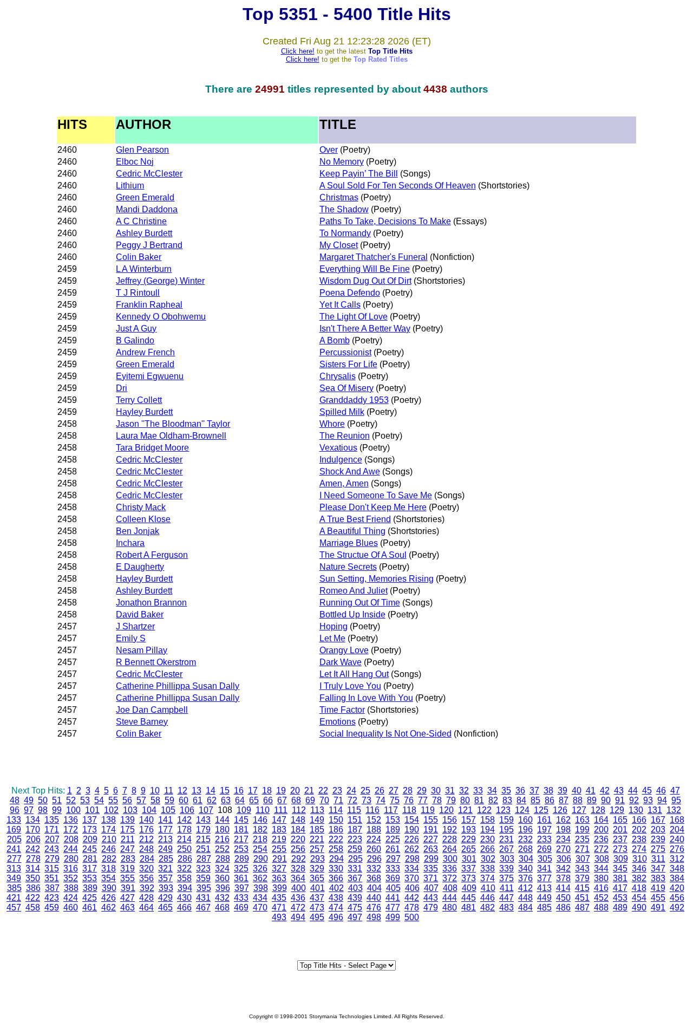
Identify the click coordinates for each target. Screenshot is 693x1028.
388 (71, 888)
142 (184, 819)
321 (165, 868)
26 (379, 790)
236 (601, 839)
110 (263, 810)
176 (146, 829)
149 (317, 819)
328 (298, 868)
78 (437, 800)
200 (601, 829)
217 (241, 839)
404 (374, 888)
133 (13, 819)
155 (430, 819)
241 (13, 849)
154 (411, 819)
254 (260, 849)
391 (128, 888)
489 (620, 907)
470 (260, 907)
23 (337, 790)
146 (260, 819)
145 (241, 819)
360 (222, 878)
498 (374, 917)
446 (487, 897)
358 (184, 878)
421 (13, 897)
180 (222, 829)
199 (582, 829)
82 (493, 800)
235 (582, 839)
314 (32, 868)
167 (658, 819)
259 (355, 849)
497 (355, 917)
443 (430, 897)
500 (411, 917)
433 (241, 897)
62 (212, 800)
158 (487, 819)
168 (677, 819)
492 (677, 907)
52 (71, 800)
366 (336, 878)
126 (560, 810)
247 (127, 849)
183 (279, 829)
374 (487, 878)
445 (468, 897)
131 (655, 810)
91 (620, 800)
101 (92, 810)
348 (677, 868)
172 (70, 829)
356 (146, 878)
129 (617, 810)
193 (468, 829)
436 (298, 897)
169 (13, 829)
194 (487, 829)
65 (254, 800)
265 (468, 849)
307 (583, 858)
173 (89, 829)
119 (428, 810)
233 (544, 839)
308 (601, 858)
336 (449, 868)
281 (90, 858)
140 (146, 819)
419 (658, 888)
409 (469, 888)
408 (450, 888)
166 (639, 819)
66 (268, 800)
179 (203, 829)
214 (184, 839)
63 (226, 800)
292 (298, 858)
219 (279, 839)
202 (639, 829)
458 (32, 907)
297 (393, 858)
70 (324, 800)
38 (548, 790)
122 (484, 810)
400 (298, 888)
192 (449, 829)
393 (166, 888)
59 (169, 800)
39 (562, 790)
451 (582, 897)
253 (241, 849)
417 (620, 888)
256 (298, 849)
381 (620, 878)
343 (582, 868)
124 (522, 810)
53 (85, 800)
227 (430, 839)
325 (241, 868)
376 (525, 878)
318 (108, 868)
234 (563, 839)
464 (146, 907)
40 (576, 790)
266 (487, 849)
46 (661, 790)
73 (366, 800)
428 (146, 897)
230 (487, 839)
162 (563, 819)
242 (32, 849)
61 (197, 800)
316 (70, 868)
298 (412, 858)
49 (29, 800)
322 (184, 868)
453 (620, 897)
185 (317, 829)
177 (165, 829)
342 (563, 868)
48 (14, 800)
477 (392, 907)
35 (506, 790)
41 (591, 790)
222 (336, 839)
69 (310, 800)
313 (13, 868)
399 (279, 888)
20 (295, 790)
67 (282, 800)
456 (677, 897)
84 (521, 800)
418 (639, 888)
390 (109, 888)
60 (183, 800)
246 (108, 849)
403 (355, 888)
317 (89, 868)
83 (507, 800)
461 (89, 907)
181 (241, 829)
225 (392, 839)
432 (222, 897)
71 (338, 800)
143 (203, 819)
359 (203, 878)
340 (525, 868)
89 (592, 800)
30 (436, 790)
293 (317, 858)
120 (446, 810)
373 (468, 878)
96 (14, 810)
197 (544, 829)
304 (526, 858)
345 (620, 868)
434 (260, 897)
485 (544, 907)
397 (241, 888)
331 (355, 868)
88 (578, 800)
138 (108, 819)
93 (648, 800)
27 (393, 790)
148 (298, 819)
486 (563, 907)
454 (639, 897)
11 (168, 790)
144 (222, 819)
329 (317, 868)
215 (203, 839)
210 (109, 839)
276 (677, 849)
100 (73, 810)
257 (317, 849)
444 (449, 897)
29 (422, 790)
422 (32, 897)
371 (430, 878)
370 (411, 878)
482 (487, 907)
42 (605, 790)
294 (336, 858)
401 (317, 888)
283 (128, 858)
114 (336, 810)
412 (525, 888)
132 (673, 810)
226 (411, 839)
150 (336, 819)
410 (488, 888)
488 (601, 907)
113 (317, 810)
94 (662, 800)
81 (479, 800)
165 (620, 819)
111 (280, 810)
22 (323, 790)
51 (57, 800)
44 (633, 790)
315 (51, 868)
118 (409, 810)
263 (430, 849)
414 (563, 888)
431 (203, 897)
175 (127, 829)
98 (43, 810)
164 (601, 819)
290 (260, 858)
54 (99, 800)
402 (336, 888)
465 (165, 907)
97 (29, 810)
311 (658, 858)
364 (298, 878)
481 (468, 907)
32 (464, 790)
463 (127, 907)
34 (492, 790)
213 (165, 839)
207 (52, 839)
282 (109, 858)
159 (506, 819)
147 (279, 819)
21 (309, 790)
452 (601, 897)
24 (351, 790)
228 (449, 839)
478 (411, 907)
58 (155, 800)
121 (465, 810)
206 (33, 839)
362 (260, 878)
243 (51, 849)
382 (639, 878)
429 (165, 897)
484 (525, 907)
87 (563, 800)
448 (525, 897)
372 (449, 878)
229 (468, 839)
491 (658, 907)
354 (108, 878)
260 (374, 849)
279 (52, 858)
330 (336, 868)
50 (43, 800)
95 (676, 800)
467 (203, 907)
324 (222, 868)
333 (392, 868)
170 (32, 829)
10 (155, 790)
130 (636, 810)
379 (582, 878)
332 (374, 868)
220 (298, 839)
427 (127, 897)
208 (71, 839)
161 (544, 819)
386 (33, 888)
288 (222, 858)
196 (525, 829)
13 (196, 790)
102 (111, 810)
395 (204, 888)
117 (391, 810)
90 (606, 800)
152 (374, 819)
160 (525, 819)
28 (408, 790)
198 (563, 829)
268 (525, 849)
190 (411, 829)
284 (147, 858)
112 (299, 810)
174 (108, 829)
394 (185, 888)
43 (619, 790)
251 (203, 849)
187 (355, 829)
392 (147, 888)
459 (51, 907)
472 (298, 907)
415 (582, 888)
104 (149, 810)
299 (431, 858)
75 (395, 800)
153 (392, 819)
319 (127, 868)
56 (127, 800)
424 (70, 897)
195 (506, 829)
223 (355, 839)
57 (141, 800)
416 (601, 888)
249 (165, 849)
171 (51, 829)
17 (253, 790)
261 (392, 849)
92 (634, 800)
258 (336, 849)
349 (13, 878)
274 (639, 849)
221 (317, 839)
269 (544, 849)
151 (355, 819)
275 (658, 849)
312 (677, 858)
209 (90, 839)
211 (128, 839)
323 (203, 868)
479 (430, 907)
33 (478, 790)
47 (675, 790)
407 (431, 888)
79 (451, 800)
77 (423, 800)
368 (374, 878)
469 (241, 907)
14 (210, 790)
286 (185, 858)
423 (51, 897)
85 (535, 800)
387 (52, 888)
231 (506, 839)
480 (449, 907)
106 (187, 810)
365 (317, 878)
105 (168, 810)
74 (380, 800)
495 (317, 917)
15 (225, 790)
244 (70, 849)
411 (507, 888)
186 (336, 829)
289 (241, 858)
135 (51, 819)
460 (70, 907)
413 (544, 888)
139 (127, 819)
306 (564, 858)
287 (204, 858)
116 (372, 810)
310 (639, 858)
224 (374, 839)
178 (184, 829)
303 (507, 858)
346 (639, 868)
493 (279, 917)
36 (520, 790)
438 (336, 897)
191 (430, 829)
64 (240, 800)
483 (506, 907)
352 (70, 878)
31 (450, 790)
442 (411, 897)
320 (146, 868)
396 (222, 888)
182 (260, 829)
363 (279, 878)
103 (130, 810)
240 (677, 839)
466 (184, 907)
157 (468, 819)
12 (182, 790)
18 (267, 790)
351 (51, 878)
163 (582, 819)
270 (563, 849)
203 (658, 829)
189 (392, 829)
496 (336, 917)
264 (449, 849)
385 (14, 888)
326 (260, 868)
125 (541, 810)
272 (601, 849)
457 (13, 907)
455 (658, 897)
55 (113, 800)
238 (639, 839)
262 (411, 849)
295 (355, 858)
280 (71, 858)
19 (281, 790)
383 (658, 878)
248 (146, 849)
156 (449, 819)
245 (89, 849)
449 (544, 897)
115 (354, 810)
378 (563, 878)
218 (260, 839)
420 (677, 888)
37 (534, 790)
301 (469, 858)
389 (90, 888)
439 (355, 897)
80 (465, 800)
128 (598, 810)
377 (544, 878)
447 (506, 897)
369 (392, 878)
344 (601, 868)
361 (241, 878)
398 (260, 888)
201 (620, 829)
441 (392, 897)
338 (487, 868)
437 (317, 897)
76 (409, 800)
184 (298, 829)
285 (166, 858)
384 (677, 878)
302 (488, 858)
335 (430, 868)
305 (545, 858)
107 (206, 810)
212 (146, 839)
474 (336, 907)
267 (506, 849)
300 (450, 858)
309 (620, 858)
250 (184, 849)
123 (503, 810)
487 (582, 907)
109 (244, 810)
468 (222, 907)
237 (620, 839)
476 (374, 907)
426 (108, 897)
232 (525, 839)
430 (184, 897)
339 (506, 868)
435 (279, 897)
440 (374, 897)
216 (222, 839)
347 (658, 868)
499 (392, 917)
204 (677, 829)
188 (374, 829)
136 (70, 819)
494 (298, 917)
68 (296, 800)
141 (165, 819)
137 (89, 819)
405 (393, 888)
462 (108, 907)
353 (89, 878)
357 (165, 878)
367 (355, 878)
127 (579, 810)
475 (355, 907)
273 (620, 849)
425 (89, 897)
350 (32, 878)
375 (506, 878)
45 (647, 790)
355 (127, 878)
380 (601, 878)
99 (57, 810)
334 (411, 868)
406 (412, 888)
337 (468, 868)
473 (317, 907)
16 (239, 790)
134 (32, 819)
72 (352, 800)
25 (365, 790)
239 (658, 839)
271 (582, 849)
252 (222, 849)
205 (14, 839)
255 (279, 849)
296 (374, 858)
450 (563, 897)
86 (549, 800)
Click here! (298, 51)
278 (33, 858)
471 (279, 907)
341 (544, 868)
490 (639, 907)
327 (279, 868)
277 (14, 858)
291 (279, 858)
